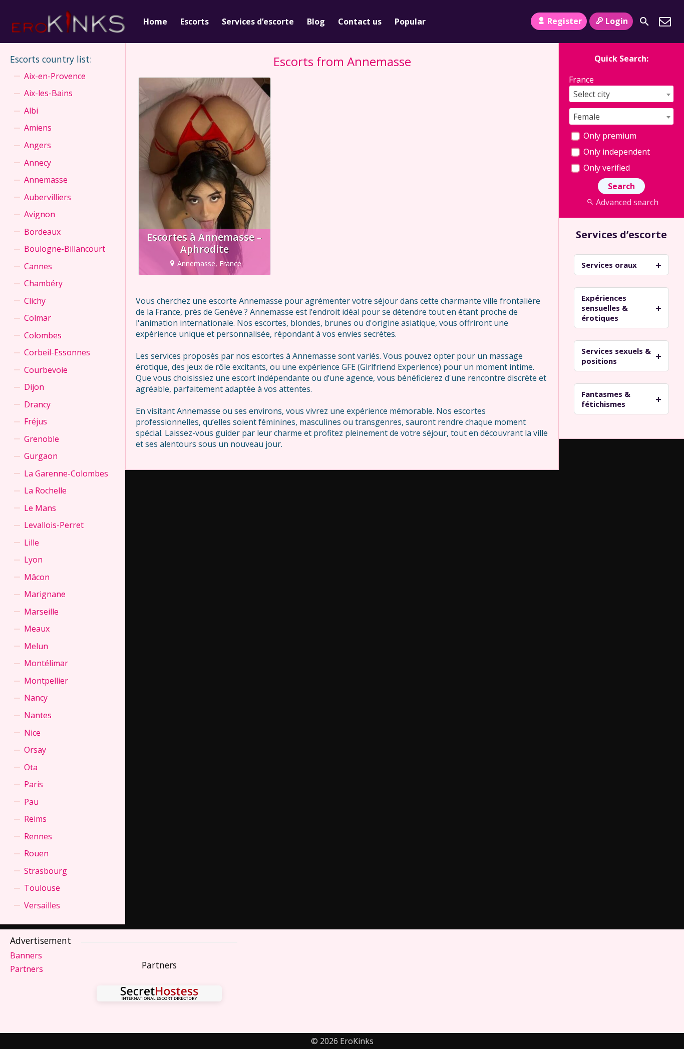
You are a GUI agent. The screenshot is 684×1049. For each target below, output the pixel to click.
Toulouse (42, 887)
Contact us (360, 21)
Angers (37, 145)
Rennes (38, 836)
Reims (35, 818)
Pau (31, 801)
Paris (33, 784)
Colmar (37, 317)
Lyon (33, 559)
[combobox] (621, 94)
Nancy (36, 697)
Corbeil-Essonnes (57, 352)
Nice (32, 732)
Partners (26, 968)
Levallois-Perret (54, 525)
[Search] (644, 22)
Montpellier (46, 680)
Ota (31, 767)
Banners (26, 955)
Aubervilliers (47, 197)
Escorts (194, 21)
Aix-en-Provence (55, 76)
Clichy (35, 300)
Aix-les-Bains (48, 93)
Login (616, 21)
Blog (316, 21)
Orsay (35, 749)
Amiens (38, 127)
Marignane (45, 594)
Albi (31, 110)
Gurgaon (41, 455)
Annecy (37, 162)
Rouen (36, 853)
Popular (410, 21)
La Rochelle (45, 490)
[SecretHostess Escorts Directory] (159, 994)
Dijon (34, 386)
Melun (36, 646)
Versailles (42, 905)
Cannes (38, 266)
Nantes (38, 715)
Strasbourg (45, 870)
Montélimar (46, 663)
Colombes (43, 335)
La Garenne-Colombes (66, 473)
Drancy (37, 404)
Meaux (37, 628)
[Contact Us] (665, 22)
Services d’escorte (258, 21)
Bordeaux (42, 231)
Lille (31, 542)
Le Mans (40, 507)
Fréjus (35, 421)
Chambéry (43, 283)
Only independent (615, 151)
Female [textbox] (586, 116)
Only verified (605, 167)
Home (155, 21)
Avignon (39, 214)
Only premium (608, 135)
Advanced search (627, 202)
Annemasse (46, 179)
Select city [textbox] (591, 94)
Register (564, 21)
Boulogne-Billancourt (64, 248)
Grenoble (41, 438)
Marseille (41, 611)
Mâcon (37, 577)
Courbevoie (46, 369)
